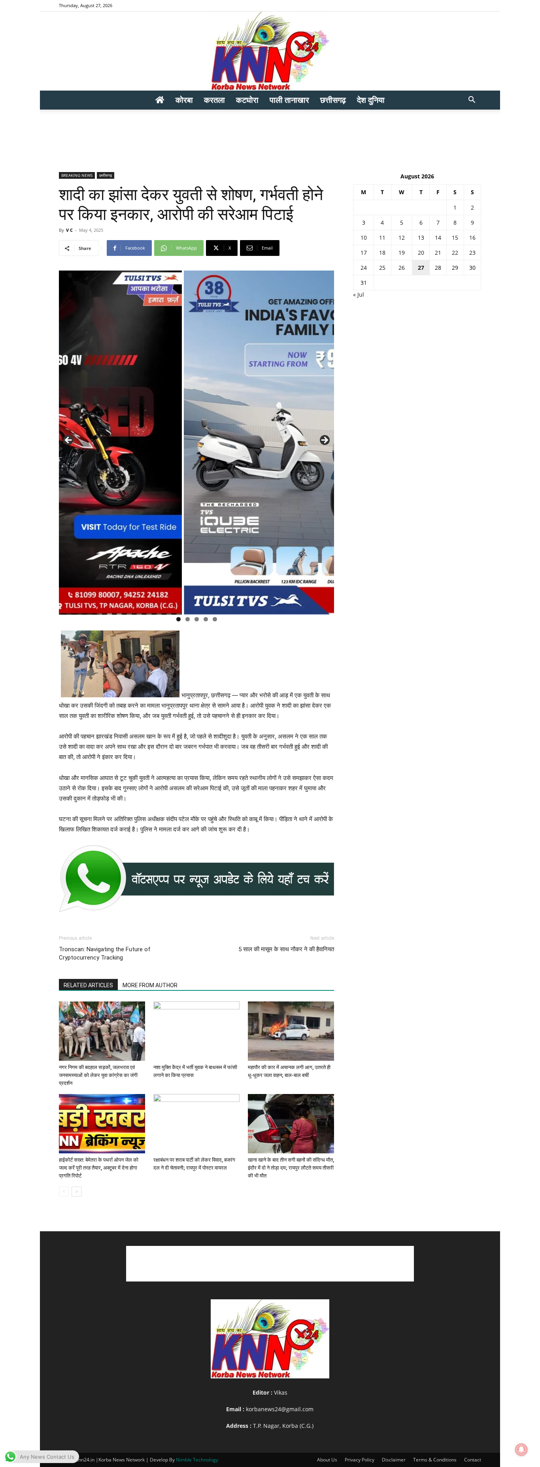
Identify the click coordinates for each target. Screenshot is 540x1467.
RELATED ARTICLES (88, 985)
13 (421, 237)
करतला (214, 100)
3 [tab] (196, 619)
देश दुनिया (371, 100)
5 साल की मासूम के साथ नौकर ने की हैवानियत (286, 949)
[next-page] (76, 1191)
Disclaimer (394, 1459)
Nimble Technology (197, 1459)
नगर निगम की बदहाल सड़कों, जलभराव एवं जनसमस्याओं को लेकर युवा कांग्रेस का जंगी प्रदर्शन (98, 1075)
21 (438, 252)
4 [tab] (206, 619)
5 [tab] (215, 619)
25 (382, 267)
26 (401, 267)
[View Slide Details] (196, 878)
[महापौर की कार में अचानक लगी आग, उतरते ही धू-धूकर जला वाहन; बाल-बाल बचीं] (291, 1031)
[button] (471, 100)
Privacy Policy (359, 1459)
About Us (327, 1459)
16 (472, 237)
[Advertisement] (270, 137)
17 (364, 252)
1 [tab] (178, 619)
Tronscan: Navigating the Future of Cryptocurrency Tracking (105, 953)
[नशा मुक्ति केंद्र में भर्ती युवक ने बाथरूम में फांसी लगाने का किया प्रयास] (196, 1031)
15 (455, 237)
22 (455, 252)
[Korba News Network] (270, 51)
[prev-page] (64, 1191)
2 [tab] (187, 619)
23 (472, 252)
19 (401, 252)
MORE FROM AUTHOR (150, 985)
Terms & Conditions (435, 1459)
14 (438, 237)
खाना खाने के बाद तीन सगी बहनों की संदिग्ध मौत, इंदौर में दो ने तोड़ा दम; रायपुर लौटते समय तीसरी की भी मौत (291, 1168)
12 (401, 237)
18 (382, 252)
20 (421, 252)
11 (382, 237)
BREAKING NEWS (77, 175)
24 (364, 267)
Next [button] (324, 441)
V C (69, 230)
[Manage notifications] (521, 1449)
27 (421, 267)
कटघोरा (247, 100)
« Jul (358, 294)
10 (364, 237)
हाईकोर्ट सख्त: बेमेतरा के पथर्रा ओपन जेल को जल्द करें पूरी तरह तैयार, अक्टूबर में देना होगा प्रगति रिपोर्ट (98, 1168)
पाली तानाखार (289, 100)
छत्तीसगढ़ (333, 100)
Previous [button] (69, 441)
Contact (472, 1459)
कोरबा (184, 100)
